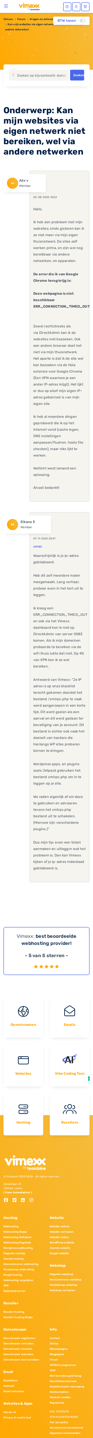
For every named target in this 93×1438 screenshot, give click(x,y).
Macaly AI (9, 1412)
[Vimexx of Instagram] (32, 1200)
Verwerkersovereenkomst (66, 1427)
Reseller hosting (13, 1311)
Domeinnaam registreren (19, 1338)
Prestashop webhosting (18, 1269)
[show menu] (6, 6)
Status (54, 1343)
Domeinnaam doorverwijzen (21, 1359)
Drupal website (59, 1253)
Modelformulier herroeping (67, 1386)
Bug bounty (57, 1402)
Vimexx (8, 19)
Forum (21, 19)
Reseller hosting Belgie (18, 1317)
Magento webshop (61, 1274)
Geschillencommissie (63, 1381)
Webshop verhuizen (62, 1290)
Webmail (8, 1385)
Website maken (59, 1226)
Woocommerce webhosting (20, 1264)
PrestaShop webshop (63, 1284)
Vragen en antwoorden (44, 19)
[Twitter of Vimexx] (16, 1200)
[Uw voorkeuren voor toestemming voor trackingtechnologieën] (89, 1078)
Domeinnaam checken (17, 1348)
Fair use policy (59, 1422)
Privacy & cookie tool (17, 1417)
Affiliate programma (63, 1365)
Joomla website (60, 1247)
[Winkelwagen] (85, 6)
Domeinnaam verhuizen (18, 1343)
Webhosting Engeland (17, 1242)
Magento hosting (14, 1253)
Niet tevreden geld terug (65, 1375)
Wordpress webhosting (18, 1247)
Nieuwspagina (58, 1348)
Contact (55, 1338)
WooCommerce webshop (66, 1279)
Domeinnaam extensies (18, 1354)
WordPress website (62, 1242)
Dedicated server (14, 1290)
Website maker (59, 1237)
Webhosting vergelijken (18, 1280)
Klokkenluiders (59, 1391)
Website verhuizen (61, 1231)
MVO (53, 1370)
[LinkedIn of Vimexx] (24, 1200)
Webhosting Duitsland (17, 1237)
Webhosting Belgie (15, 1231)
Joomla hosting (13, 1258)
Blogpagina (57, 1354)
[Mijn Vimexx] (76, 6)
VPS (6, 1285)
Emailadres (10, 1380)
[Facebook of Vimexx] (7, 1200)
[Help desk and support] (67, 6)
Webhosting (10, 1226)
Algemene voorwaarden (65, 1433)
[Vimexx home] (27, 6)
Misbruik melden (60, 1397)
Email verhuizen (13, 1391)
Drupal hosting (12, 1274)
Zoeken (78, 75)
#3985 (37, 546)
